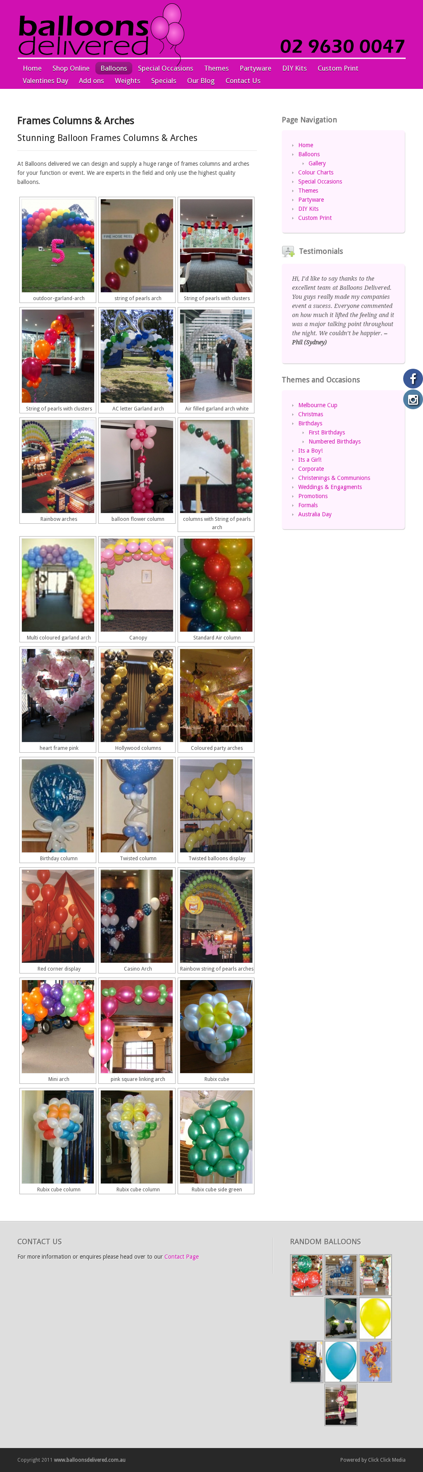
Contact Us (243, 80)
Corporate (311, 468)
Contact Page (181, 1256)
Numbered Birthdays (335, 441)
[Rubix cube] (216, 1027)
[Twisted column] (136, 806)
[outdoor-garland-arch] (57, 246)
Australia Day (315, 514)
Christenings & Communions (334, 478)
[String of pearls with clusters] (216, 246)
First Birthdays (327, 432)
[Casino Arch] (136, 916)
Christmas (310, 414)
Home (32, 68)
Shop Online (71, 68)
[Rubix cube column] (57, 1137)
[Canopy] (136, 585)
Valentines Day (45, 80)
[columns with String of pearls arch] (216, 466)
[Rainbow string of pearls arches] (216, 916)
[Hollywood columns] (136, 695)
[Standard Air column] (216, 585)
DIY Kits (294, 68)
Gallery (317, 163)
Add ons (91, 80)
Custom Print (338, 68)
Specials (163, 80)
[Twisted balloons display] (216, 806)
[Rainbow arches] (57, 466)
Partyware (255, 68)
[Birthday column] (57, 806)
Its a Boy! (310, 450)
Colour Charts (315, 172)
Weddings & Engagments (330, 487)
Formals (308, 505)
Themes (216, 68)
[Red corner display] (57, 916)
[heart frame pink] (57, 695)
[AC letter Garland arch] (136, 356)
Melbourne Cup (317, 405)
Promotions (313, 496)
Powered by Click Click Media (373, 1460)
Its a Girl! (309, 459)
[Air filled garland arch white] (216, 356)
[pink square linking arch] (136, 1027)
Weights (127, 80)
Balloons (113, 68)
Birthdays (310, 423)
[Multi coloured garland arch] (57, 585)
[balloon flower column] (136, 466)
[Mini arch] (57, 1027)
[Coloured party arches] (216, 695)
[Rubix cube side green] (216, 1137)
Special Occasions (165, 68)
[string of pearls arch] (136, 246)
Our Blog (201, 80)
